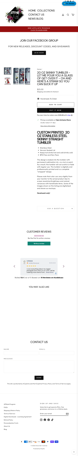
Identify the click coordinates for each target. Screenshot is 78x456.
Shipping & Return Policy (12, 410)
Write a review (39, 243)
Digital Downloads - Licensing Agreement (17, 417)
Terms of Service (60, 384)
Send (39, 378)
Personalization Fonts (11, 423)
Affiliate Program (10, 404)
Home (32, 10)
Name (6, 349)
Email (42, 349)
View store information (47, 126)
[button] (41, 270)
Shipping (40, 92)
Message (8, 359)
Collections (46, 10)
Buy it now (56, 110)
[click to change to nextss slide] (64, 266)
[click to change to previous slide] (14, 266)
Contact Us (36, 14)
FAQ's (6, 407)
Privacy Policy (47, 384)
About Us (7, 426)
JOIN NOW (39, 53)
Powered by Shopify (39, 448)
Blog (5, 429)
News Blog (35, 18)
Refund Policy (8, 420)
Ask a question (55, 208)
